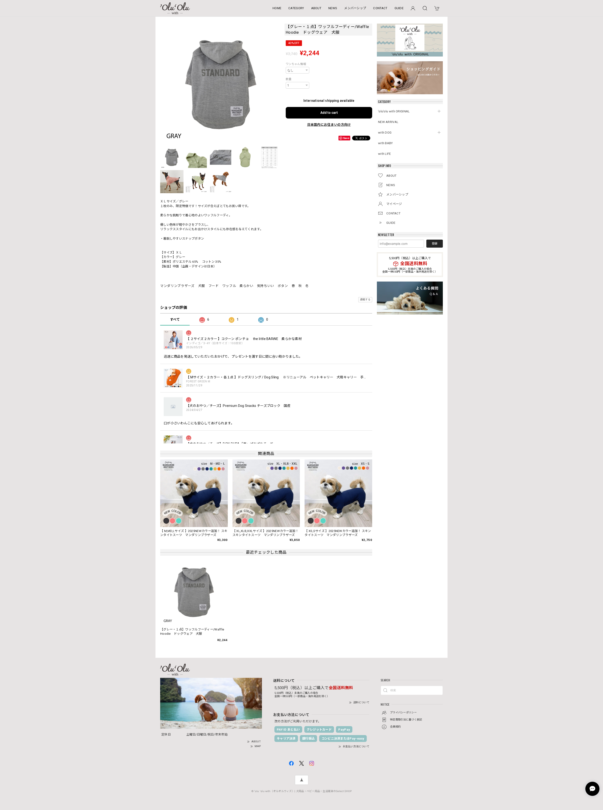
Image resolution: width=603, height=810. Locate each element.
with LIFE (384, 153)
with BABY (385, 143)
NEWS (332, 8)
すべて (175, 319)
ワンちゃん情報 (296, 64)
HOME (277, 8)
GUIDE (399, 8)
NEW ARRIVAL (388, 122)
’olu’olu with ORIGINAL (394, 111)
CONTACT (380, 8)
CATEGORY (296, 8)
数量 (289, 79)
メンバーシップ (355, 8)
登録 (434, 243)
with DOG (384, 132)
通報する (365, 299)
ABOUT (316, 8)
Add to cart (329, 113)
